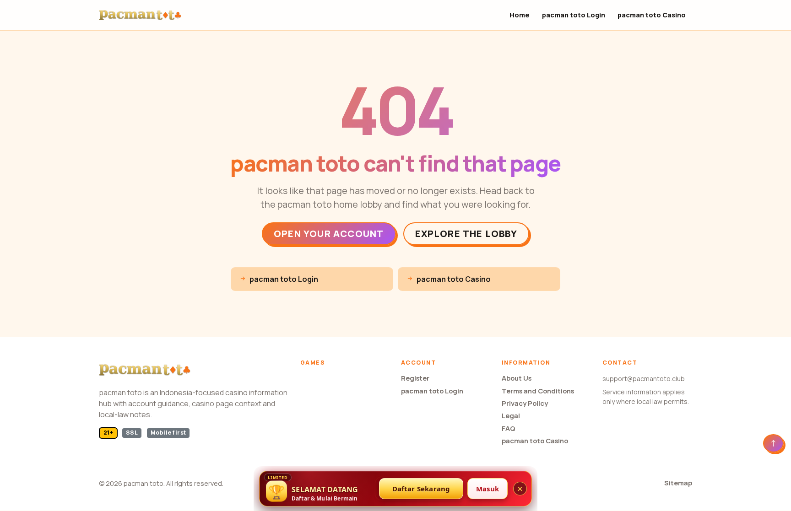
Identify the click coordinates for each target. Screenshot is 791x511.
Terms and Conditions (538, 391)
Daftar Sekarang (421, 488)
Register (415, 378)
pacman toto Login (573, 15)
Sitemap (678, 483)
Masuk (487, 488)
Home (519, 15)
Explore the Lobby (466, 233)
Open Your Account (329, 233)
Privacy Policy (525, 403)
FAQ (508, 428)
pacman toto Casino (652, 15)
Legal (511, 415)
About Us (516, 378)
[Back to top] (773, 443)
